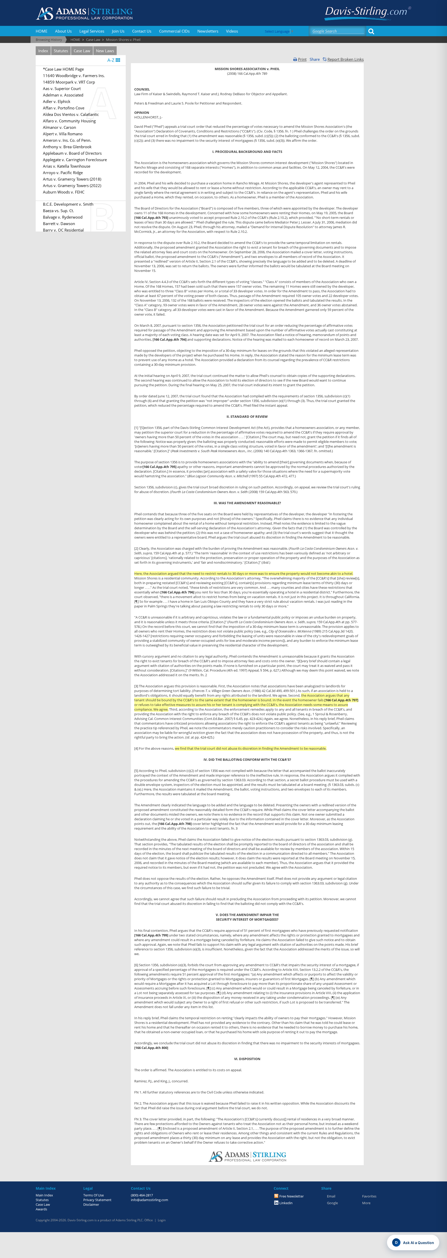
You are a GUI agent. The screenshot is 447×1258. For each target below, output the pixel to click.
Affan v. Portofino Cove (63, 107)
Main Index (44, 1195)
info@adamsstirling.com (149, 1199)
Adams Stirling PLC (129, 1220)
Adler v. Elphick (56, 101)
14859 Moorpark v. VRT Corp (69, 82)
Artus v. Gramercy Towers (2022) (72, 185)
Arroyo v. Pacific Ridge (63, 172)
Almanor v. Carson (59, 127)
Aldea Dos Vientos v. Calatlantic (71, 114)
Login (162, 1220)
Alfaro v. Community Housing (69, 120)
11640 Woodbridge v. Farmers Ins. (74, 75)
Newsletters (207, 31)
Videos (232, 31)
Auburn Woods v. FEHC (63, 192)
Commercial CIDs (174, 31)
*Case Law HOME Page (63, 69)
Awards (41, 1209)
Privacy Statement (97, 1199)
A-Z (111, 60)
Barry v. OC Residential (63, 230)
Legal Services (91, 31)
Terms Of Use (93, 1195)
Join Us (118, 31)
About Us (63, 31)
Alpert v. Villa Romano (63, 133)
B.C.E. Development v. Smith (68, 204)
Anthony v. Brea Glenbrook (67, 146)
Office (148, 1220)
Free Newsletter (291, 1196)
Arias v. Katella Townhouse (66, 166)
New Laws (105, 50)
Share (315, 59)
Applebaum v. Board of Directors (72, 153)
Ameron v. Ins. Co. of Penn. (67, 140)
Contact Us (141, 31)
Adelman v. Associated (63, 95)
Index (43, 50)
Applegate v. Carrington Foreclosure (75, 159)
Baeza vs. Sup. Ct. (58, 210)
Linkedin (286, 1203)
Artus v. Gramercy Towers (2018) (72, 179)
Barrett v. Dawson (59, 223)
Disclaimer (91, 1204)
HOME (41, 31)
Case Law (82, 50)
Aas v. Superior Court (62, 88)
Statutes (61, 50)
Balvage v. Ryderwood (63, 217)
